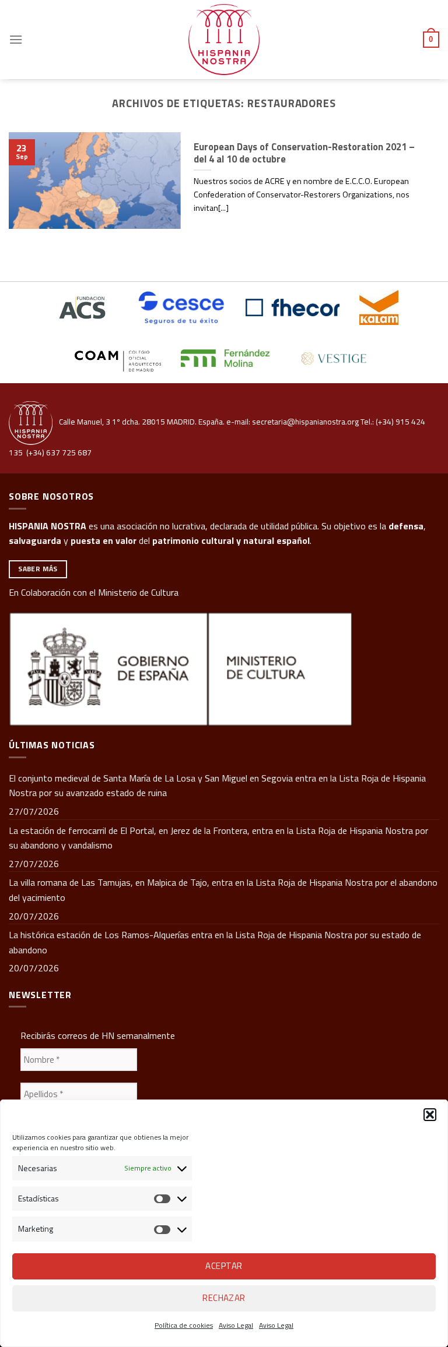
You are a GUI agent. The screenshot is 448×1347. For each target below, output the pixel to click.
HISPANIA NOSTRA (47, 526)
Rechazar (224, 1297)
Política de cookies (184, 1325)
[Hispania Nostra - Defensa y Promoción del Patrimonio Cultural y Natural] (224, 39)
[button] (430, 1114)
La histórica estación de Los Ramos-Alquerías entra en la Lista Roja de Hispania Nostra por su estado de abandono (215, 942)
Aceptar (223, 1265)
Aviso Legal (236, 1325)
